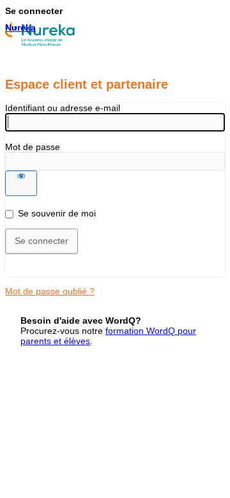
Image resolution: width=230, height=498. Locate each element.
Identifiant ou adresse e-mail (62, 108)
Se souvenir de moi (57, 213)
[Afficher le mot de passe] (21, 183)
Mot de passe (32, 147)
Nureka (20, 27)
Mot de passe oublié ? (50, 291)
